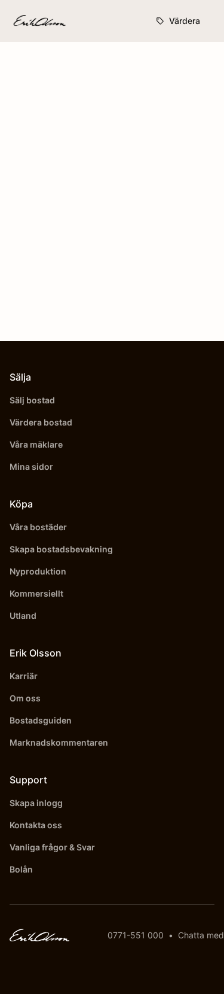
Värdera (184, 21)
